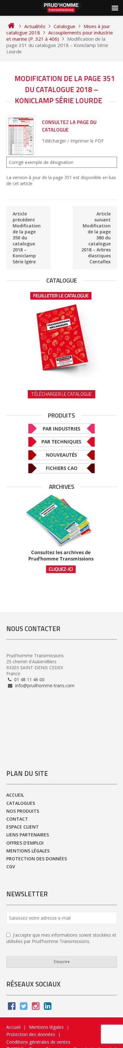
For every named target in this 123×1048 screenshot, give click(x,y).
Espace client (22, 827)
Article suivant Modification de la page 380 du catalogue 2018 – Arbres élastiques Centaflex (96, 238)
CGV (10, 866)
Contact (17, 819)
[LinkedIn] (47, 1007)
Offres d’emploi (25, 843)
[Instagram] (35, 1007)
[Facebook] (11, 1007)
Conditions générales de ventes (38, 1042)
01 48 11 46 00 (28, 679)
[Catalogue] (61, 333)
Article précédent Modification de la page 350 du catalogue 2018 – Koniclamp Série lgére (27, 238)
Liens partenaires (27, 835)
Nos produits (22, 811)
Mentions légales (28, 851)
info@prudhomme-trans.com (44, 685)
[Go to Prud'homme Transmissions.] (11, 26)
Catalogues (20, 803)
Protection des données (36, 859)
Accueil (15, 795)
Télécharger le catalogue (61, 394)
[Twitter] (23, 1007)
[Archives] (61, 534)
